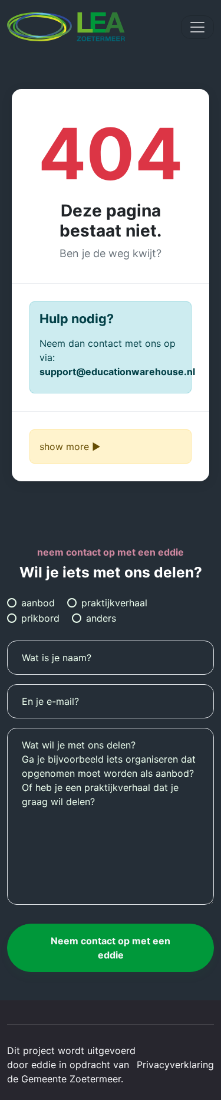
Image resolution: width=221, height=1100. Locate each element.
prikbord (40, 618)
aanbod (38, 603)
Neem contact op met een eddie (110, 948)
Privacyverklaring (175, 1065)
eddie (43, 1065)
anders (101, 618)
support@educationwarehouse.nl (117, 371)
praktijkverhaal (114, 603)
